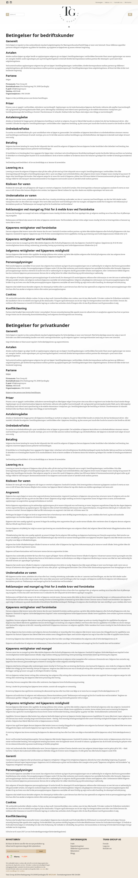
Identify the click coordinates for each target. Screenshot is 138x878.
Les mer (43, 869)
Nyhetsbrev (75, 851)
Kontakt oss (107, 849)
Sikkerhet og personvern (80, 849)
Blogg (73, 853)
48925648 (52, 875)
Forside (106, 844)
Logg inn (106, 846)
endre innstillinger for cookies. (15, 871)
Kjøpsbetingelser (77, 846)
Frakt (72, 844)
